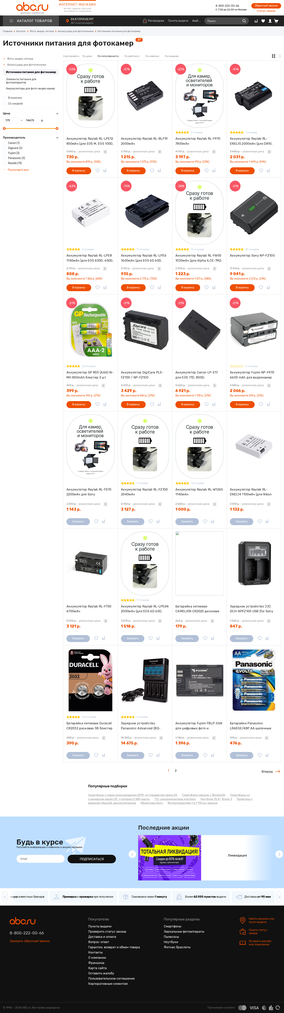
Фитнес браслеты (177, 947)
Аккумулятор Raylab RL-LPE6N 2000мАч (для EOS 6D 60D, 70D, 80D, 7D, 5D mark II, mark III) (145, 609)
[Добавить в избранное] (97, 171)
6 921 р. (182, 390)
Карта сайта (97, 968)
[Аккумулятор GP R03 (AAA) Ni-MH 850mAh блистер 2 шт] (90, 329)
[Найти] (244, 21)
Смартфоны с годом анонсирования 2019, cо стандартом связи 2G (132, 795)
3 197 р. (182, 157)
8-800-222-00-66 (227, 6)
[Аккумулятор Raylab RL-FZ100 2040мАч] (145, 446)
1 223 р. (182, 273)
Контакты (95, 952)
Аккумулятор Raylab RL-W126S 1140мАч (199, 492)
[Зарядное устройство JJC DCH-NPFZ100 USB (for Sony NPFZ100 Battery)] (254, 563)
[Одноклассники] (21, 959)
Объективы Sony (152, 803)
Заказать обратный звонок (30, 941)
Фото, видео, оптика (20, 58)
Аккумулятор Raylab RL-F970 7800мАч (197, 141)
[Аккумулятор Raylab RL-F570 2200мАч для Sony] (90, 446)
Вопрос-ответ (98, 942)
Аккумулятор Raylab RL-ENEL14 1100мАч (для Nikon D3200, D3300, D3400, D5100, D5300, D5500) (252, 492)
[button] (132, 854)
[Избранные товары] (263, 20)
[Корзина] (277, 20)
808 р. (72, 273)
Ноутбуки (171, 942)
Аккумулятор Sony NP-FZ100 (252, 255)
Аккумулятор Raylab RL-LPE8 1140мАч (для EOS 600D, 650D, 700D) (89, 258)
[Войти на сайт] (270, 21)
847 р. (236, 626)
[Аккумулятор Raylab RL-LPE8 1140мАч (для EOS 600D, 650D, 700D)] (90, 213)
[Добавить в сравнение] (105, 171)
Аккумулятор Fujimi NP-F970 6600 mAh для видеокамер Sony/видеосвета (252, 375)
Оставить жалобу (101, 973)
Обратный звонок (266, 5)
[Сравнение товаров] (256, 20)
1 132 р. (237, 509)
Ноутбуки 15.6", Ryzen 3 (216, 799)
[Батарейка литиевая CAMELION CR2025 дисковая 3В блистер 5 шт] (199, 563)
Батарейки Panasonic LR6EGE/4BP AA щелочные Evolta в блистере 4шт (250, 725)
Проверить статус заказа (107, 931)
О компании (97, 957)
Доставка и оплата (102, 937)
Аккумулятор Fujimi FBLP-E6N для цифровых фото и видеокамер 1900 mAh (198, 725)
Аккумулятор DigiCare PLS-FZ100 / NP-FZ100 (142, 375)
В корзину (78, 170)
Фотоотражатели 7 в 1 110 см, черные (193, 803)
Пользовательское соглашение (111, 978)
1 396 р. (182, 743)
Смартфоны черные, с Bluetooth (203, 795)
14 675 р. (129, 743)
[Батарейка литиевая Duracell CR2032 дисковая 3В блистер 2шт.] (90, 680)
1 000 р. (183, 509)
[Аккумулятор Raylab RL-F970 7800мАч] (199, 96)
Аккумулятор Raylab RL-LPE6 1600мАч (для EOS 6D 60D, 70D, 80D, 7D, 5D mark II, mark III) (143, 258)
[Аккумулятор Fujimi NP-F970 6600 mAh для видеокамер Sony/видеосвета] (254, 329)
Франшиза (96, 963)
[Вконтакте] (13, 959)
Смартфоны (172, 926)
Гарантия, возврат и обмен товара (114, 947)
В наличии (15, 98)
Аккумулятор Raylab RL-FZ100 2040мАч (144, 492)
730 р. (72, 157)
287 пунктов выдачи (82, 23)
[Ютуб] (29, 959)
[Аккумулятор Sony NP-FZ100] (254, 213)
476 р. (236, 743)
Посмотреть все (18, 170)
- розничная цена (83, 151)
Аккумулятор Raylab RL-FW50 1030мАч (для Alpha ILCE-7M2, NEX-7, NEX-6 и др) (198, 258)
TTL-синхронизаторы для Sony (175, 799)
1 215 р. (128, 157)
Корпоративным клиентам (108, 984)
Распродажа (156, 20)
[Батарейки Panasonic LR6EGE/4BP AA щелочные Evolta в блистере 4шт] (254, 680)
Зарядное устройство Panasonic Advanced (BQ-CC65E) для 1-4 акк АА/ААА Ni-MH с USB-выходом (142, 725)
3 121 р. (73, 626)
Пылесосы (171, 937)
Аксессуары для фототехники (26, 64)
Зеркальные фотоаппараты (184, 931)
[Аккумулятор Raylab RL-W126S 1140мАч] (199, 446)
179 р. (181, 626)
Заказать (78, 521)
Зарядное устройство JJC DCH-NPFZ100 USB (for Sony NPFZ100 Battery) (251, 609)
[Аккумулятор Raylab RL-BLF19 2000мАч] (145, 96)
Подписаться (92, 859)
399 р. (72, 390)
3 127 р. (128, 509)
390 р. (72, 743)
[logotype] (31, 7)
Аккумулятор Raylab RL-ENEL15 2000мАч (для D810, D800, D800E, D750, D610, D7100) (251, 141)
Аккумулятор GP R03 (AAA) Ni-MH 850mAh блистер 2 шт (90, 375)
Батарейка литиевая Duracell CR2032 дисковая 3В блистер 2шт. (89, 725)
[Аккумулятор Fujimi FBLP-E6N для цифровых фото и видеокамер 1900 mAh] (199, 680)
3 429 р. (128, 390)
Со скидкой (15, 103)
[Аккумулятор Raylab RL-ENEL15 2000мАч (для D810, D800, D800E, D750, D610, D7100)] (254, 96)
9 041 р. (237, 273)
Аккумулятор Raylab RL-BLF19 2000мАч (144, 141)
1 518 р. (128, 626)
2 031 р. (237, 157)
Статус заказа (266, 11)
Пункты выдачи (178, 20)
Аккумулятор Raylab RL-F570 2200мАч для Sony (88, 492)
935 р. (127, 273)
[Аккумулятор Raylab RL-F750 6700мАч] (90, 563)
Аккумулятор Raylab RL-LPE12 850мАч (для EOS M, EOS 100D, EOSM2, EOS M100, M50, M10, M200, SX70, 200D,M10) (89, 141)
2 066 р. (237, 390)
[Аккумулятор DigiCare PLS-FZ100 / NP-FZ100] (145, 329)
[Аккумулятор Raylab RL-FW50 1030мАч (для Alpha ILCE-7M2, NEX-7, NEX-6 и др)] (199, 213)
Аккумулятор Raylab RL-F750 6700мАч (88, 609)
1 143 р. (73, 509)
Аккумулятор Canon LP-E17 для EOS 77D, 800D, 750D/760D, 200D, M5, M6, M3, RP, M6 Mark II (198, 375)
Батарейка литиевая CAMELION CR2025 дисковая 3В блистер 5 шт (197, 609)
